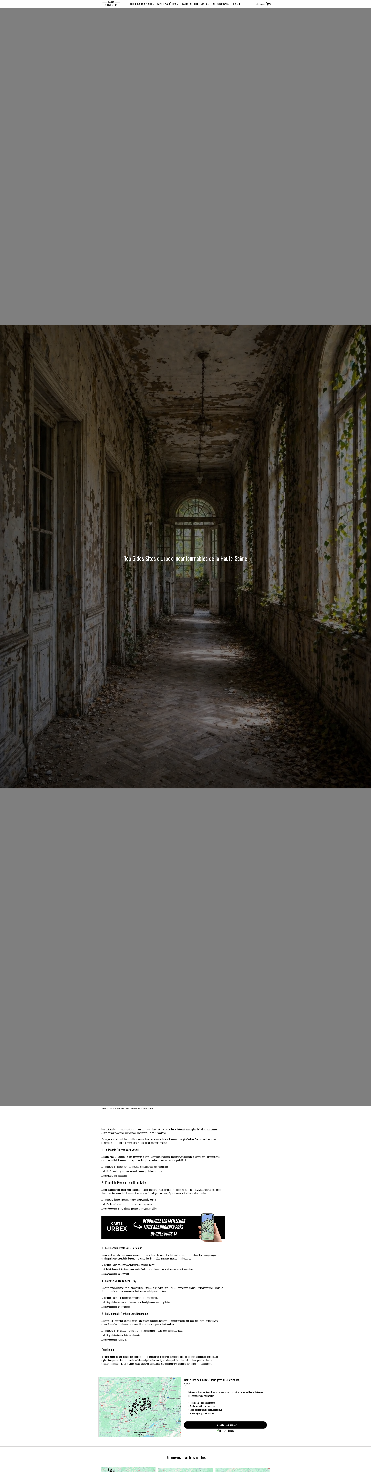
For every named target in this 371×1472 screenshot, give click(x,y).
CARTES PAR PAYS (220, 4)
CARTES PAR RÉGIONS (167, 4)
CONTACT (237, 4)
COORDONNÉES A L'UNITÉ (141, 4)
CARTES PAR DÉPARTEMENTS (194, 4)
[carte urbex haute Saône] (163, 1241)
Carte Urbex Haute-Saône (134, 1363)
